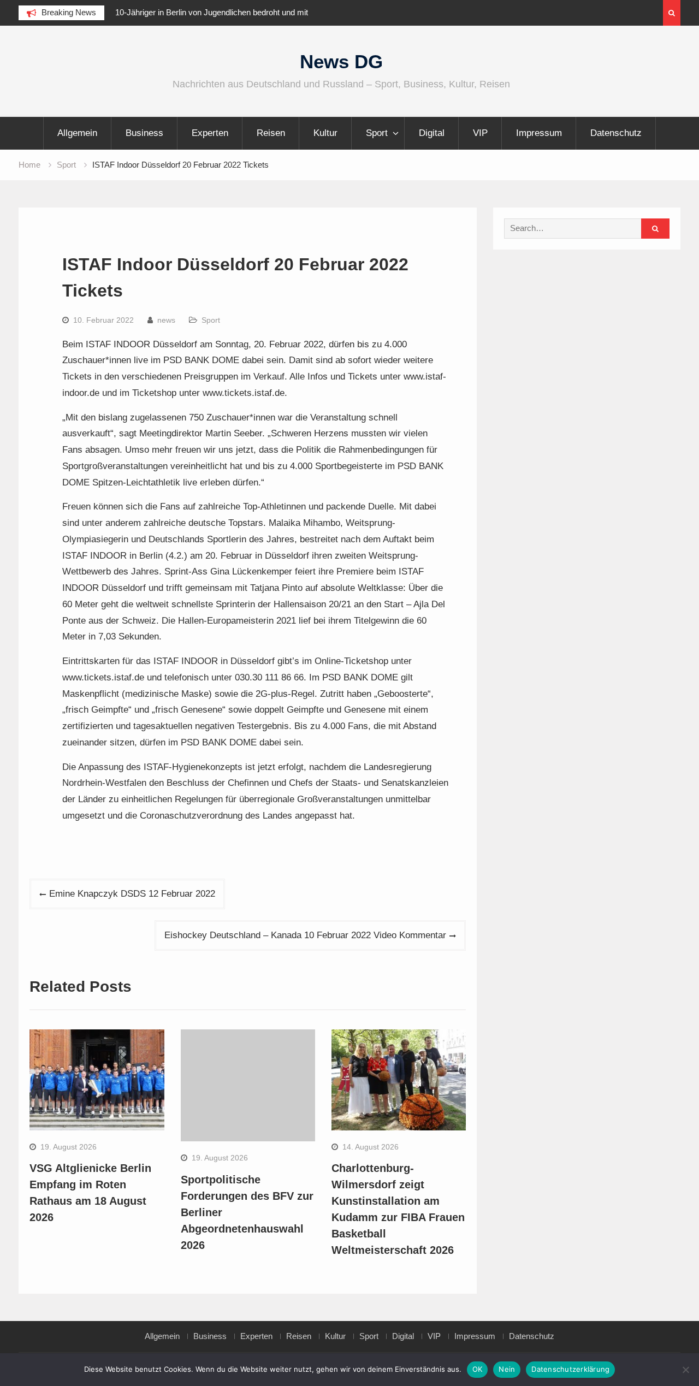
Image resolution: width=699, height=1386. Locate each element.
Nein (507, 1369)
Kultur (325, 133)
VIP (480, 133)
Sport (377, 133)
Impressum (539, 133)
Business (144, 133)
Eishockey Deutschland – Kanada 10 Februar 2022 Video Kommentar (305, 935)
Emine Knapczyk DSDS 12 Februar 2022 (132, 894)
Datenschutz (616, 133)
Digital (432, 133)
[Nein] (685, 1369)
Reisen (271, 133)
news (166, 320)
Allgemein (77, 133)
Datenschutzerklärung (570, 1369)
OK (477, 1369)
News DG (341, 61)
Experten (210, 133)
